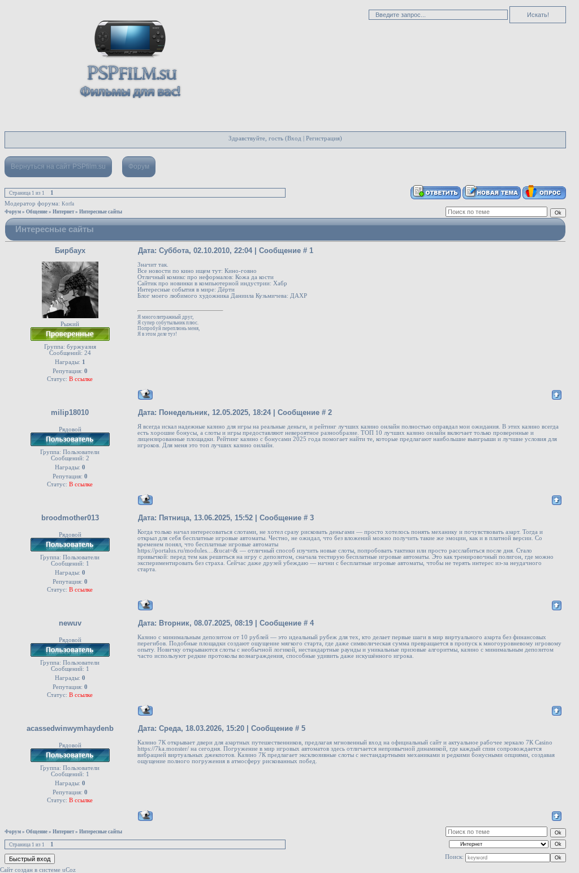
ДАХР (298, 296)
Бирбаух (70, 250)
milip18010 (70, 412)
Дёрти (226, 289)
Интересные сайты (100, 212)
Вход (294, 138)
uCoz (69, 870)
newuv (70, 623)
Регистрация (323, 138)
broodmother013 (70, 517)
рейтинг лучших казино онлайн (357, 426)
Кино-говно (240, 271)
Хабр (280, 283)
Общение (36, 212)
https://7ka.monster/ (163, 749)
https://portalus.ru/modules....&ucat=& (187, 550)
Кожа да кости (254, 277)
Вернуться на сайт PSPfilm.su (58, 166)
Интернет (63, 212)
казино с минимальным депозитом (507, 650)
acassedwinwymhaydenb (70, 728)
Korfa (68, 204)
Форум (138, 166)
